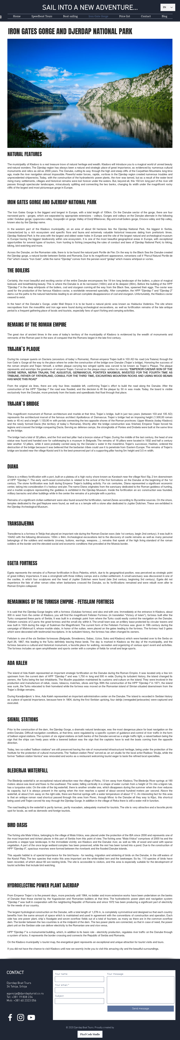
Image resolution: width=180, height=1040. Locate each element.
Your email (61, 985)
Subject (59, 996)
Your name (61, 974)
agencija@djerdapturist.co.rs (25, 993)
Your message (115, 974)
